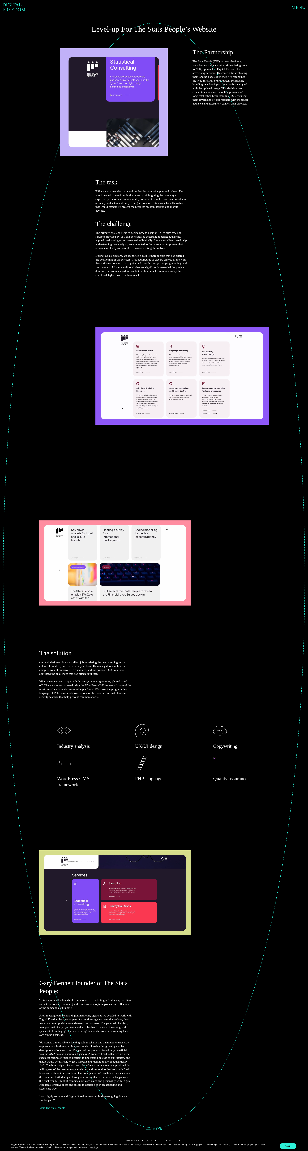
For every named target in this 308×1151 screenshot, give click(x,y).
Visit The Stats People (52, 1107)
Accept (288, 1146)
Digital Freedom (14, 7)
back (157, 1129)
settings (94, 1147)
